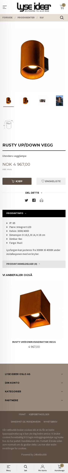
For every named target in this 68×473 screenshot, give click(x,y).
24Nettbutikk (40, 454)
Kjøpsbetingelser (39, 414)
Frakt (22, 414)
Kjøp (19, 181)
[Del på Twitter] (26, 201)
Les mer (41, 444)
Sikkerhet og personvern (25, 422)
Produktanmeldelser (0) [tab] (21, 264)
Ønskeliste (52, 181)
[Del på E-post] (42, 201)
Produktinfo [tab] (14, 213)
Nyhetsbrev (50, 422)
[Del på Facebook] (34, 201)
